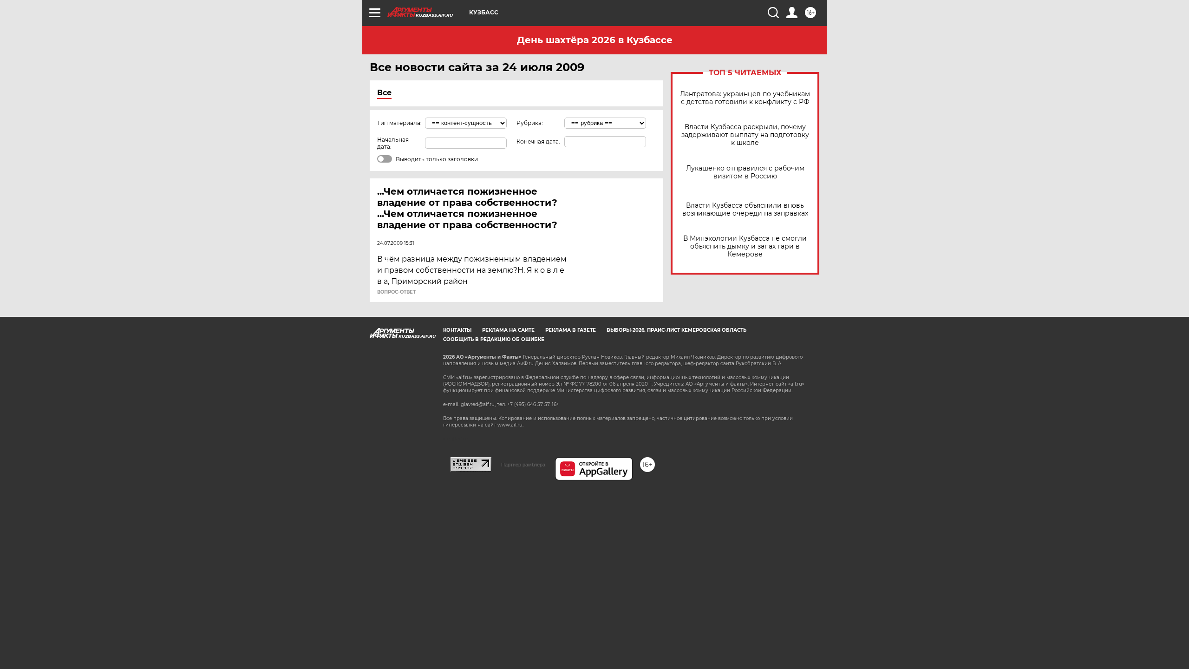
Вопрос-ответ (396, 292)
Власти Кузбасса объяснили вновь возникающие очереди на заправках (745, 209)
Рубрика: (529, 122)
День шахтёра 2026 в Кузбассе (595, 40)
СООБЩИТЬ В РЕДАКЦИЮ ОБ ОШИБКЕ (493, 339)
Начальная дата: (393, 143)
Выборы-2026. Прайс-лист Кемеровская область (676, 330)
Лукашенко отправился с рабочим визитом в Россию (745, 172)
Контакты (457, 330)
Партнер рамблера (523, 464)
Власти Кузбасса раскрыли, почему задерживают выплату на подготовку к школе (745, 135)
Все (384, 92)
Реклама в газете (570, 330)
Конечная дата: (538, 141)
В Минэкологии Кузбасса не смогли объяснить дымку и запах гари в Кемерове (745, 246)
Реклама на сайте (508, 330)
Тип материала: (399, 122)
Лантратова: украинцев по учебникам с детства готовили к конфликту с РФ (745, 98)
